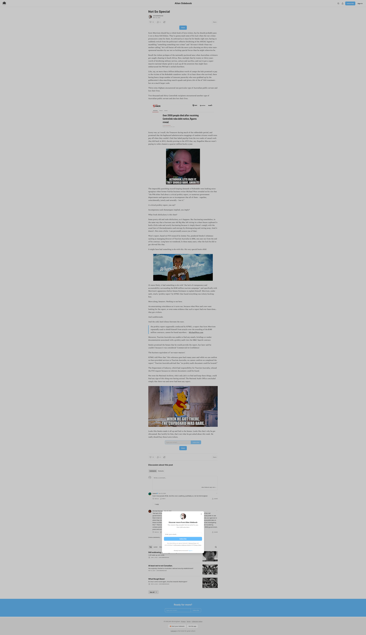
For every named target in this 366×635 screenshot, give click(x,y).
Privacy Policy (197, 545)
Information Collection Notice (182, 545)
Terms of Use (192, 543)
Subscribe (183, 539)
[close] (201, 514)
